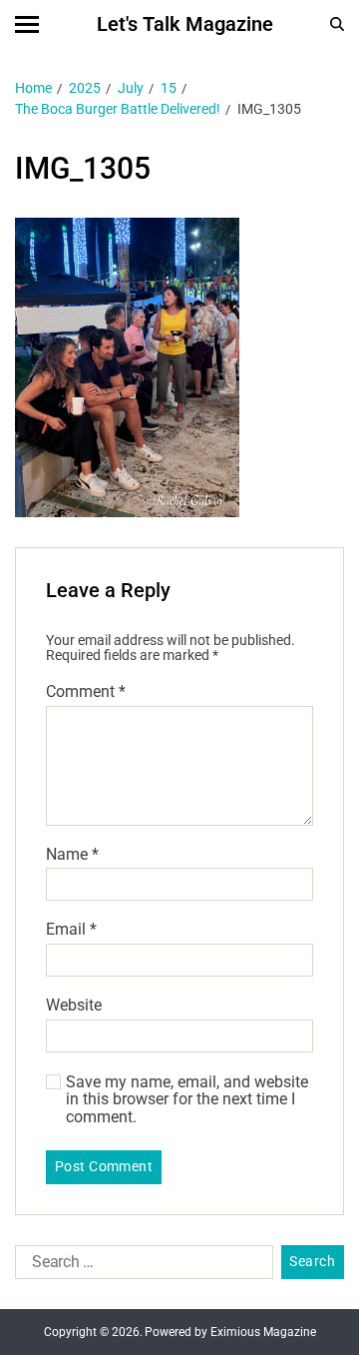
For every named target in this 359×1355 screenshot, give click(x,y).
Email (71, 930)
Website (74, 1006)
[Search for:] (140, 1266)
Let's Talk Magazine (185, 24)
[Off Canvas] (27, 24)
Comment (86, 692)
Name (72, 855)
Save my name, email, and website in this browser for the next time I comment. (187, 1099)
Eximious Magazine (263, 1332)
